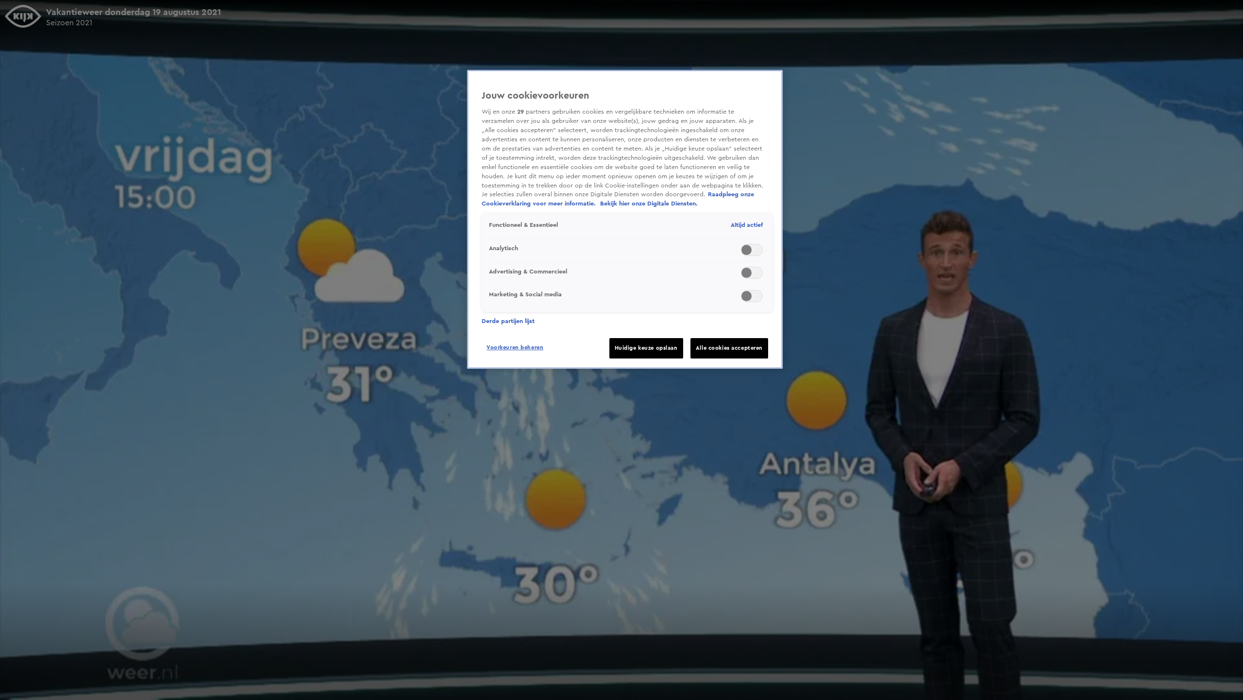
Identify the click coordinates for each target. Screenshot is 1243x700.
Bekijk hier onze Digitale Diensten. (649, 203)
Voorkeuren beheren (515, 347)
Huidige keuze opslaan (646, 348)
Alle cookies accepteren (729, 348)
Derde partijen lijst (508, 321)
